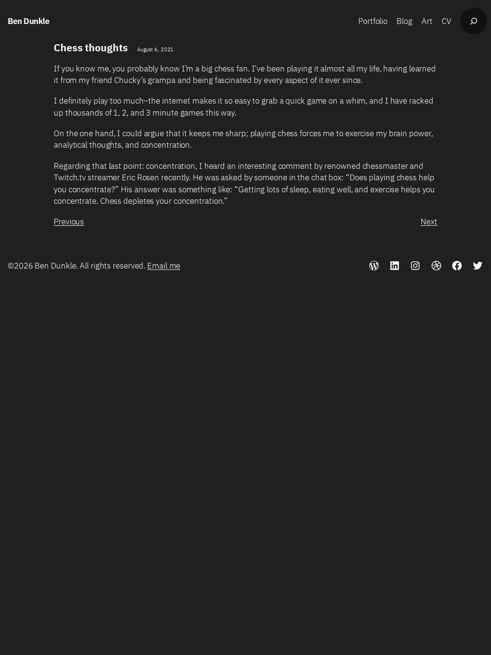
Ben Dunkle (28, 20)
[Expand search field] (473, 21)
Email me (163, 265)
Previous (69, 221)
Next (429, 221)
